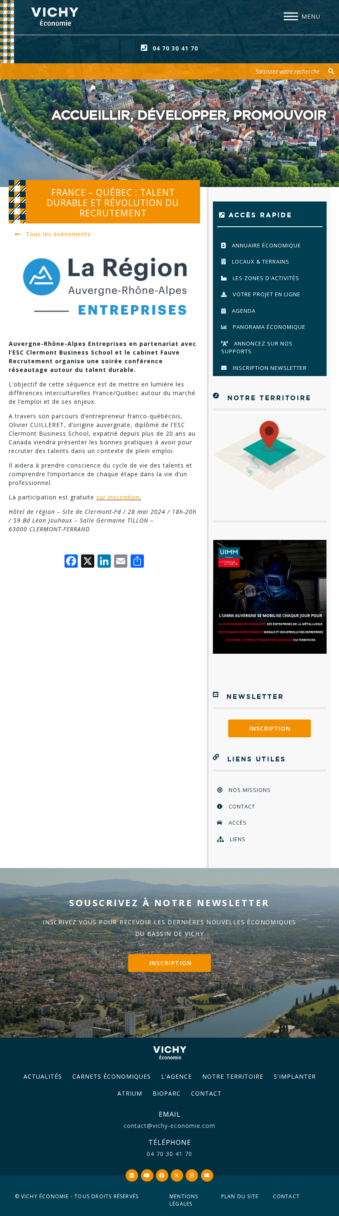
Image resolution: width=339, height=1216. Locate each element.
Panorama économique (268, 327)
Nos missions (249, 790)
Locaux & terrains (259, 261)
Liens (237, 839)
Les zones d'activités (265, 278)
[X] (87, 561)
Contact (241, 806)
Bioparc (167, 1093)
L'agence (176, 1076)
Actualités (43, 1076)
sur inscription (118, 497)
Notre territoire (232, 1076)
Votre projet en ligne (266, 294)
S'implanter (295, 1076)
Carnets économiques (111, 1076)
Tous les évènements (57, 234)
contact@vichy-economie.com (169, 1126)
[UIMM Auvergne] (270, 597)
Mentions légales (184, 1200)
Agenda (242, 310)
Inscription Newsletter (269, 368)
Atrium (129, 1093)
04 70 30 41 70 (175, 48)
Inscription (270, 728)
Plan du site (239, 1196)
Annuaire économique (265, 245)
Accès (237, 822)
